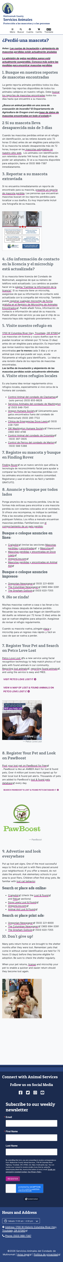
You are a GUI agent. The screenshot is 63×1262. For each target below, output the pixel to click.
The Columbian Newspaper (23, 587)
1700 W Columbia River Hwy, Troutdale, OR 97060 (30, 333)
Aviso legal (23, 1254)
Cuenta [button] (29, 32)
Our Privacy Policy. (34, 1171)
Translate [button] (48, 32)
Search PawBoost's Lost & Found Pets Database (28, 790)
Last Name (12, 1146)
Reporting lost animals (14, 668)
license (32, 964)
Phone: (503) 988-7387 (18, 1235)
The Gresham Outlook (20, 590)
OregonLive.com (17, 558)
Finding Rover (9, 464)
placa (46, 628)
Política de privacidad (46, 1254)
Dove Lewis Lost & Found (22, 902)
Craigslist (13, 544)
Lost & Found (41, 895)
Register (13, 1178)
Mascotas (45, 548)
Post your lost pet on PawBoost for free (24, 765)
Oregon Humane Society (21, 410)
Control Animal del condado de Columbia (31, 435)
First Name (12, 1131)
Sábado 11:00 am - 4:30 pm (21, 1221)
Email (9, 1117)
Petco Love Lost (11, 658)
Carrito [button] (39, 32)
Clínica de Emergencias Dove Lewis (28, 421)
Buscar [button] (20, 32)
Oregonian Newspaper (20, 583)
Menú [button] (12, 32)
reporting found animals (44, 668)
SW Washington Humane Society (26, 428)
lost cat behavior (26, 881)
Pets (15, 898)
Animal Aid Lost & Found (21, 909)
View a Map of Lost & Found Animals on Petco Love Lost (28, 689)
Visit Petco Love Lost (17, 679)
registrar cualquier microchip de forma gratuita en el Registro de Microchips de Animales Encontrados (29, 304)
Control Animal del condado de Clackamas (32, 396)
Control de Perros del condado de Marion (31, 442)
